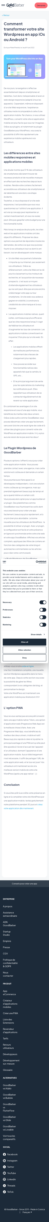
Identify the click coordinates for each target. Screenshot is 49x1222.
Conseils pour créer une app (24, 883)
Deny (24, 658)
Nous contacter (8, 974)
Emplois (7, 941)
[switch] (42, 610)
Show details (36, 634)
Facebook (12, 1154)
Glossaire (7, 1069)
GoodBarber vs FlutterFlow (9, 1107)
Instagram (12, 1160)
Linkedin (11, 1179)
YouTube (11, 1173)
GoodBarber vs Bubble (9, 1096)
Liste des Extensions (8, 1021)
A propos (7, 906)
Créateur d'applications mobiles (10, 1003)
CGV (5, 953)
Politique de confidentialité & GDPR (10, 963)
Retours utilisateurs (8, 1046)
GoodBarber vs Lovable (9, 1128)
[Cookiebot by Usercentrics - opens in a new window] (35, 562)
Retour (6, 15)
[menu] (3, 5)
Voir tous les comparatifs (9, 1137)
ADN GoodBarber (9, 924)
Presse (6, 947)
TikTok (10, 1191)
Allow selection (24, 650)
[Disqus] (24, 845)
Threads (11, 1185)
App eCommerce (9, 993)
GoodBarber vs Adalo (9, 1087)
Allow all (24, 642)
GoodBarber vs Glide (9, 1118)
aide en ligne (28, 666)
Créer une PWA (10, 1013)
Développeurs (10, 1054)
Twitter (10, 1166)
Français (26, 1212)
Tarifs (5, 1038)
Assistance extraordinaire (10, 914)
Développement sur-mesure (11, 1062)
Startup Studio (7, 933)
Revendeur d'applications (10, 1031)
